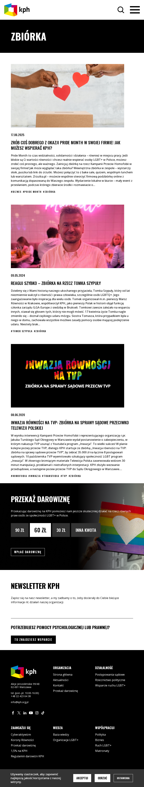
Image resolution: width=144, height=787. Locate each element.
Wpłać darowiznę (29, 552)
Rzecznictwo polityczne (110, 680)
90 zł (19, 530)
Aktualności (60, 680)
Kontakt (58, 685)
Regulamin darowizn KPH (27, 756)
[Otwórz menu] (135, 9)
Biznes (99, 740)
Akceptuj (82, 778)
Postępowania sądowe (110, 674)
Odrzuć (102, 778)
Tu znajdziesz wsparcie (33, 639)
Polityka (100, 734)
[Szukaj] (120, 9)
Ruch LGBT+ (103, 745)
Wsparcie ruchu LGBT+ (110, 685)
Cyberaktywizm (21, 734)
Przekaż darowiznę (65, 691)
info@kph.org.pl (19, 702)
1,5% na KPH (19, 751)
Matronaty (102, 751)
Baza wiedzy (61, 734)
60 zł (40, 530)
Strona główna (62, 674)
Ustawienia (123, 778)
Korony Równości (22, 740)
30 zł (61, 530)
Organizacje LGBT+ (65, 740)
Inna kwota (86, 530)
